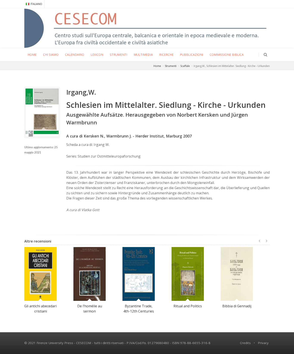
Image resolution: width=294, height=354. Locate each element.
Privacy (263, 343)
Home (157, 66)
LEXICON (97, 55)
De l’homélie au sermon (89, 309)
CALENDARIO (74, 55)
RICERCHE (166, 55)
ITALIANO (36, 4)
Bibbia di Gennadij (236, 306)
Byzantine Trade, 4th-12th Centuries (138, 309)
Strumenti (170, 66)
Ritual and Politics (187, 306)
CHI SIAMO (51, 55)
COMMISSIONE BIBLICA (227, 55)
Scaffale (185, 66)
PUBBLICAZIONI (191, 55)
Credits (245, 343)
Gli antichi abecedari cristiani (40, 309)
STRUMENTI (118, 55)
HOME (32, 55)
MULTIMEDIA (143, 55)
